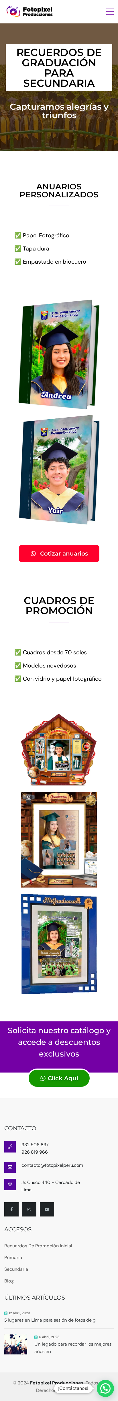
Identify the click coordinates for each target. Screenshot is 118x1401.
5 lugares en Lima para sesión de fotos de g (50, 1320)
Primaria (13, 1257)
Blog (9, 1281)
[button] (105, 1388)
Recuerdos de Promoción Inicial (38, 1246)
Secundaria (16, 1269)
